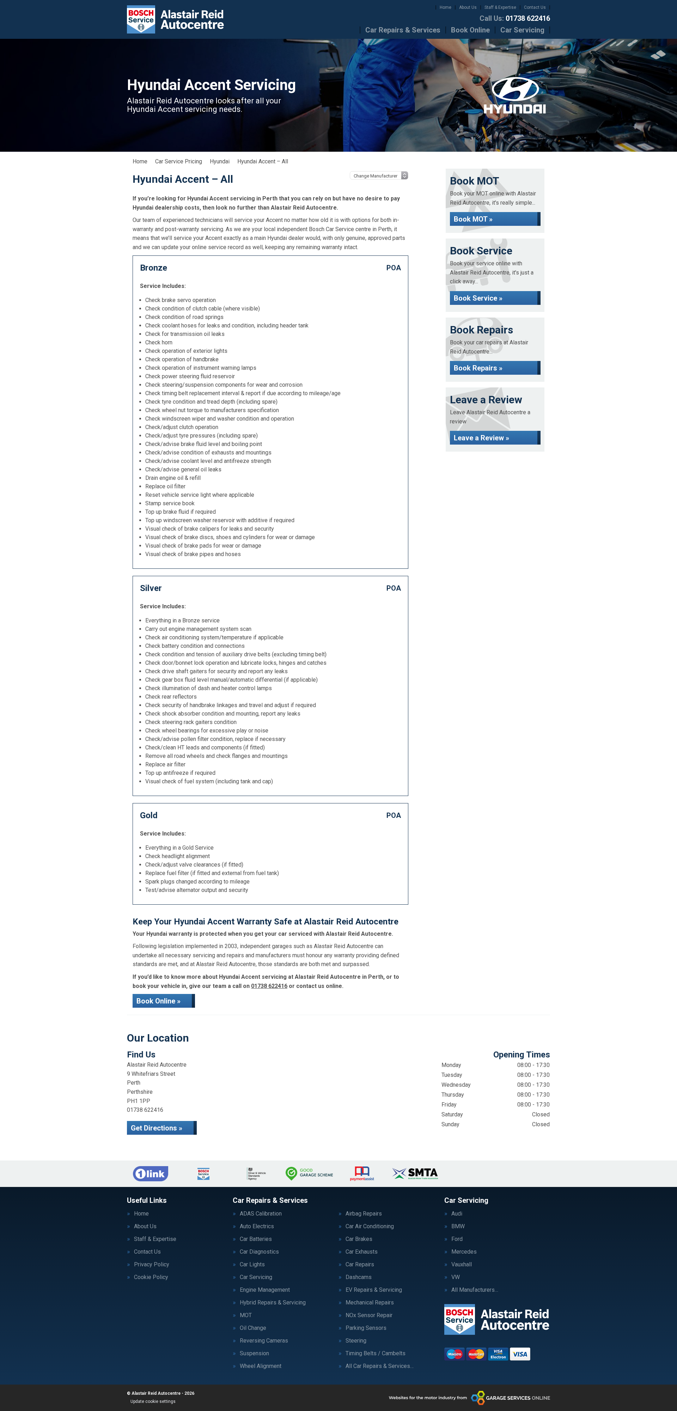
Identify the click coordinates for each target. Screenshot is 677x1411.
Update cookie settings (153, 1401)
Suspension (254, 1353)
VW (455, 1277)
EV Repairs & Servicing (374, 1290)
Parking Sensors (366, 1328)
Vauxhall (461, 1264)
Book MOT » (473, 219)
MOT (246, 1315)
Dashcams (359, 1277)
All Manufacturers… (474, 1290)
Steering (356, 1341)
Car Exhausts (362, 1252)
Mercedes (464, 1252)
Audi (456, 1214)
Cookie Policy (151, 1277)
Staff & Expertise (500, 7)
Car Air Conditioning (370, 1226)
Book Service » (478, 298)
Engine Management (265, 1290)
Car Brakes (359, 1239)
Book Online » (158, 1001)
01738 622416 (515, 18)
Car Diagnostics (259, 1252)
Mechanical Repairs (370, 1303)
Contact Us (535, 7)
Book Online (470, 30)
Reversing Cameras (264, 1341)
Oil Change (253, 1328)
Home (445, 7)
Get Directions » (156, 1128)
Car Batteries (256, 1239)
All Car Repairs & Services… (380, 1366)
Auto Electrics (257, 1226)
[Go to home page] (176, 19)
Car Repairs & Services (402, 30)
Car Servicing (522, 30)
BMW (458, 1226)
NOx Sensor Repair (369, 1315)
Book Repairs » (478, 368)
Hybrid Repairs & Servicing (273, 1303)
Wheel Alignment (260, 1366)
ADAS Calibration (261, 1214)
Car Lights (252, 1264)
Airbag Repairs (364, 1214)
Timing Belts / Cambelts (375, 1353)
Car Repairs (360, 1264)
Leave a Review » (481, 438)
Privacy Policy (151, 1264)
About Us (468, 7)
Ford (457, 1239)
